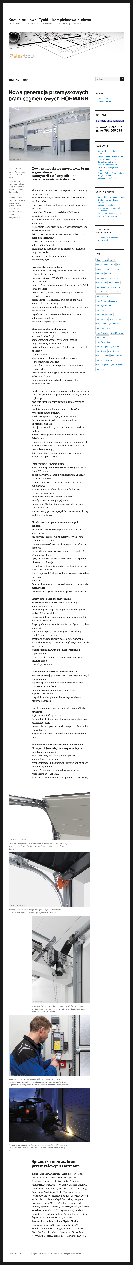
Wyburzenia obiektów (106, 205)
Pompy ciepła (103, 170)
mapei (107, 269)
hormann (19, 189)
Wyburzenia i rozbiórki (107, 178)
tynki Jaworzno (102, 319)
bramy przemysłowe (16, 184)
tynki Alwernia (101, 278)
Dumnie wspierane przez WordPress (66, 1253)
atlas (98, 260)
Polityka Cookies (104, 101)
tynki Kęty (100, 328)
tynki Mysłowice (102, 333)
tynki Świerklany (117, 364)
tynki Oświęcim (102, 337)
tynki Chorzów (115, 292)
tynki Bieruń (113, 278)
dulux (106, 264)
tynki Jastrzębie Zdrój (104, 314)
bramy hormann (14, 181)
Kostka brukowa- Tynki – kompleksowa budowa (50, 19)
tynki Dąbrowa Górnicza (105, 305)
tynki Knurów (101, 323)
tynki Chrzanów (102, 296)
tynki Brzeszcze (102, 287)
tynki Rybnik (101, 351)
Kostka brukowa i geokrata (108, 167)
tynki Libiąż (111, 328)
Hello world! (103, 240)
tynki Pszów (115, 346)
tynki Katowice (115, 319)
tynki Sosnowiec (102, 355)
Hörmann (12, 192)
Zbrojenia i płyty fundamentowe (111, 197)
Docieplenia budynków (107, 162)
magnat (99, 269)
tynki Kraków (113, 323)
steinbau (99, 273)
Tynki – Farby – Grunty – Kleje (111, 173)
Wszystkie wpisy (104, 176)
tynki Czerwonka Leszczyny (107, 301)
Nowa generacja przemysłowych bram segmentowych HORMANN (48, 95)
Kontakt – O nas (104, 99)
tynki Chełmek (101, 292)
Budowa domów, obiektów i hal (110, 156)
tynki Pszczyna (102, 346)
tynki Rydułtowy (114, 351)
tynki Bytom (115, 287)
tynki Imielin (100, 310)
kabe (113, 264)
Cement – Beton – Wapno (108, 159)
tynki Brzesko (114, 282)
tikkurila (108, 273)
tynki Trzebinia (116, 355)
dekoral (99, 264)
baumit (105, 260)
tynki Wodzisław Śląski (105, 360)
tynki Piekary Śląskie (104, 342)
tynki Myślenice (117, 333)
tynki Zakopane (102, 364)
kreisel (119, 264)
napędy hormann (15, 203)
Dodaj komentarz (15, 217)
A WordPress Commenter (108, 238)
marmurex (115, 269)
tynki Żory (100, 369)
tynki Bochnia (101, 282)
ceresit (112, 260)
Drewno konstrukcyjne (107, 165)
